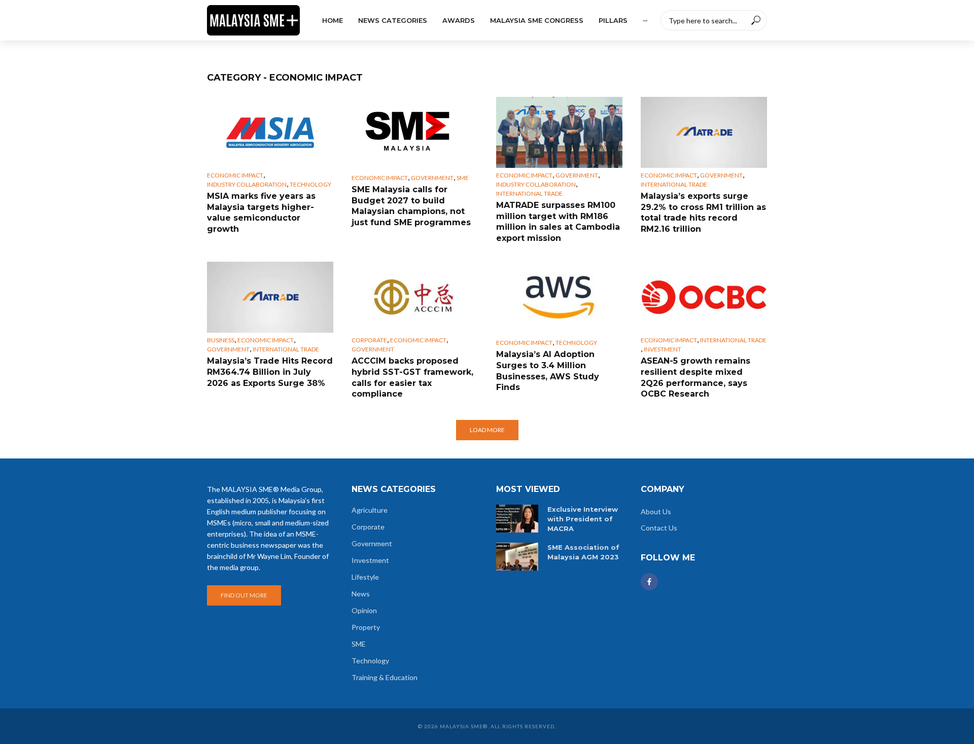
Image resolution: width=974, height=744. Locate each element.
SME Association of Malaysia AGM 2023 (583, 552)
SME (463, 178)
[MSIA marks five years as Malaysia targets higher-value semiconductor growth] (270, 132)
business (220, 340)
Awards (458, 20)
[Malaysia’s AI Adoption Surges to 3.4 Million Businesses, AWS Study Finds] (559, 297)
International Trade (529, 193)
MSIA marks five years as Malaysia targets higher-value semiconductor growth (261, 212)
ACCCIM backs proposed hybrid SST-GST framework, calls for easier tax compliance (412, 377)
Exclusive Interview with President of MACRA (582, 519)
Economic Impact (235, 175)
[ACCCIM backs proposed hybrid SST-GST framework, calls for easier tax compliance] (415, 297)
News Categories (392, 20)
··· (645, 20)
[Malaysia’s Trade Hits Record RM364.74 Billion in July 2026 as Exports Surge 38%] (270, 297)
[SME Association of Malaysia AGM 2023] (517, 557)
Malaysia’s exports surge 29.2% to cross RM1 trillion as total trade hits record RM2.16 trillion (703, 212)
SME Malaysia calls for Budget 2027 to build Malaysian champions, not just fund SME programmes (411, 206)
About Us (656, 511)
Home (332, 20)
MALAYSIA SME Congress (536, 20)
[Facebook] (649, 581)
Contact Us (659, 527)
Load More (487, 430)
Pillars (613, 20)
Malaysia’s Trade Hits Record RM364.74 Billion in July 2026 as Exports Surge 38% (270, 371)
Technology (310, 184)
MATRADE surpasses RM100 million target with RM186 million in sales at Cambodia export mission (558, 221)
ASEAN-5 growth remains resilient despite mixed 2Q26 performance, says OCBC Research (695, 377)
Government (432, 178)
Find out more (244, 595)
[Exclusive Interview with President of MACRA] (517, 519)
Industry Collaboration (247, 184)
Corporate (369, 340)
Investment (662, 349)
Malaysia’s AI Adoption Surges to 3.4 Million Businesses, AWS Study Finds (547, 370)
